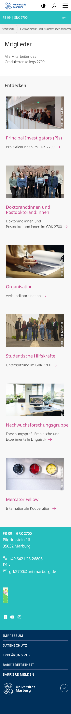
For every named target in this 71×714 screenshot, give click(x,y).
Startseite (8, 29)
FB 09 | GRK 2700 (65, 17)
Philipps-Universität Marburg (26, 695)
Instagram (19, 617)
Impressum (13, 635)
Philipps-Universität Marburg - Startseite (17, 5)
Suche (54, 5)
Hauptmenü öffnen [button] (65, 5)
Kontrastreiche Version (43, 5)
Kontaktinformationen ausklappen (64, 688)
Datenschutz (15, 645)
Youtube (11, 617)
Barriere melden (18, 674)
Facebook (5, 617)
